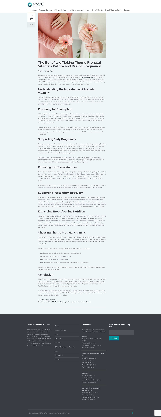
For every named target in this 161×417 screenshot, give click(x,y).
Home (56, 326)
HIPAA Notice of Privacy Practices (65, 347)
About (34, 10)
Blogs (88, 10)
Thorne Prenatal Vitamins (88, 77)
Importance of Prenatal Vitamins (49, 302)
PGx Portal (58, 343)
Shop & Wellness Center (113, 10)
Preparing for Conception (67, 302)
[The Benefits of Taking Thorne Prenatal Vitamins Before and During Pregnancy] (72, 35)
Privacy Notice (59, 355)
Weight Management (76, 10)
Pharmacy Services (45, 10)
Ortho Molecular (97, 10)
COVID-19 (58, 338)
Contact (127, 10)
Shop (56, 351)
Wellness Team (49, 71)
